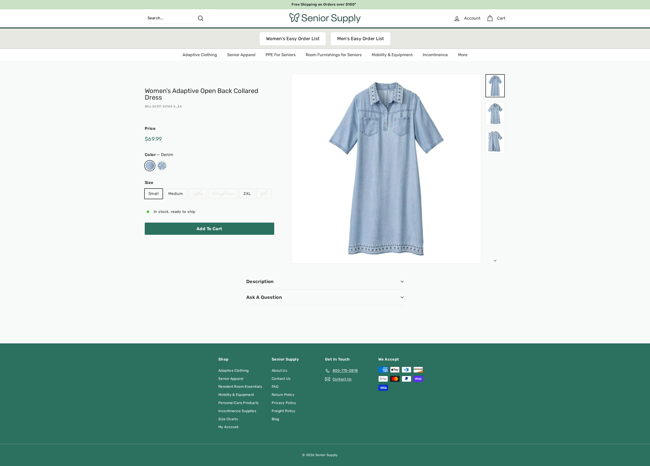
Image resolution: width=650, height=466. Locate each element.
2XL (247, 193)
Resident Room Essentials (240, 386)
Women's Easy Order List (293, 38)
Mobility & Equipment (392, 54)
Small (154, 193)
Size (149, 182)
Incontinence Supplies (237, 411)
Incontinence (435, 54)
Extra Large (223, 193)
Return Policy (283, 395)
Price (150, 128)
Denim (150, 166)
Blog (275, 419)
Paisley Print (162, 166)
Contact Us (281, 379)
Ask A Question (264, 297)
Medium (175, 193)
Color (159, 154)
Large (197, 193)
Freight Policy (283, 411)
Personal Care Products (238, 403)
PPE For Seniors (281, 54)
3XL (263, 193)
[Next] (495, 259)
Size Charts (228, 419)
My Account (228, 427)
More (462, 54)
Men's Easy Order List (360, 38)
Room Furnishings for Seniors (334, 54)
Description (260, 281)
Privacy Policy (284, 403)
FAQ (275, 386)
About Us (279, 370)
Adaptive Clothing (200, 54)
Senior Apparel (241, 54)
